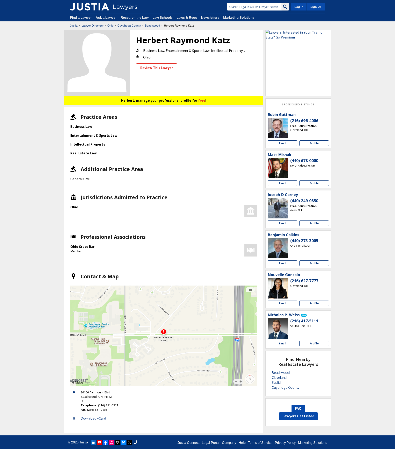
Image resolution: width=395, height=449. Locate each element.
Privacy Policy (285, 442)
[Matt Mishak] (278, 168)
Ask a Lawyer (106, 17)
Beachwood (152, 25)
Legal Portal (211, 442)
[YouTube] (99, 442)
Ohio (110, 25)
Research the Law (135, 17)
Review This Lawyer (156, 67)
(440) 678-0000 (304, 160)
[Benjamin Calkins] (278, 248)
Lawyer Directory (92, 25)
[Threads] (117, 442)
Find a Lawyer (81, 17)
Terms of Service (260, 442)
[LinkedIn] (93, 442)
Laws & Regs (187, 17)
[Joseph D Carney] (278, 208)
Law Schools (162, 17)
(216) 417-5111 (304, 321)
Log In (298, 6)
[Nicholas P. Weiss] (278, 328)
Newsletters (210, 17)
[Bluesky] (123, 442)
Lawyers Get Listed (298, 416)
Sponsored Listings (298, 104)
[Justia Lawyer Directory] (89, 6)
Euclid (276, 382)
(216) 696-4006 (304, 120)
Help (242, 442)
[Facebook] (105, 442)
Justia (74, 25)
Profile (314, 143)
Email (282, 143)
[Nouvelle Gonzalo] (278, 288)
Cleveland (279, 377)
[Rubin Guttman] (278, 128)
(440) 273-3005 (304, 240)
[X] (129, 442)
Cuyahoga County (129, 25)
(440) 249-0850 (304, 200)
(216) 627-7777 (304, 280)
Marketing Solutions (238, 17)
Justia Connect (188, 442)
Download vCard (93, 418)
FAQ (298, 408)
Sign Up (316, 6)
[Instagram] (111, 442)
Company (229, 442)
